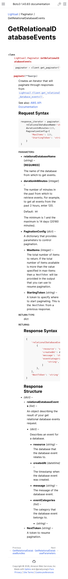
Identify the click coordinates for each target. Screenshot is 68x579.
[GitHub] (34, 562)
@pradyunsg (42, 569)
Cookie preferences (44, 572)
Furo (52, 569)
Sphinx (28, 569)
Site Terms (28, 572)
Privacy (18, 572)
